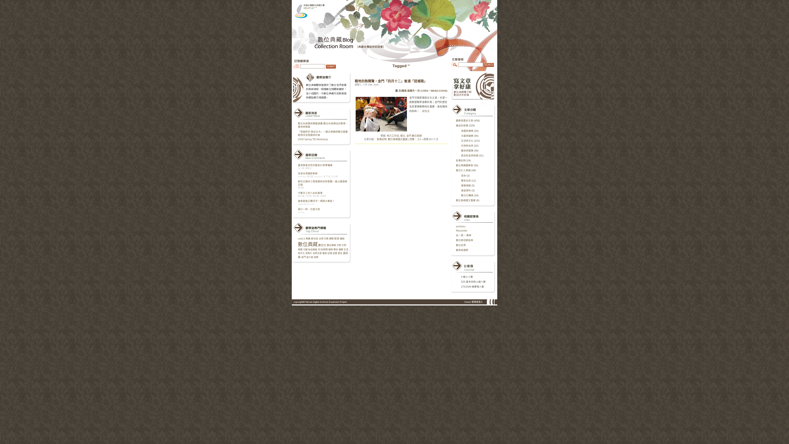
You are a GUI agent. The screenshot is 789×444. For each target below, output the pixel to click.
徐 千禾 (326, 176)
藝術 (324, 253)
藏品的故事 (462, 125)
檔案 (341, 249)
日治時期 (323, 249)
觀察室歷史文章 (464, 120)
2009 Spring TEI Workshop (313, 139)
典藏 (308, 238)
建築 (331, 238)
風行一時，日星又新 (309, 209)
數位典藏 (308, 244)
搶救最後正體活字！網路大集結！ (316, 201)
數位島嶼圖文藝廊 (398, 139)
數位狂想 (461, 245)
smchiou (318, 176)
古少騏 (301, 168)
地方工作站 (393, 135)
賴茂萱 (301, 188)
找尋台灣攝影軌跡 (308, 173)
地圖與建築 (467, 131)
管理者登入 (477, 302)
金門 (303, 257)
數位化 (322, 245)
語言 (340, 253)
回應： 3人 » (416, 139)
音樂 (316, 257)
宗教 (326, 238)
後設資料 (466, 190)
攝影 (342, 238)
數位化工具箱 (463, 170)
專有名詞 (466, 180)
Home (467, 302)
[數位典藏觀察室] (394, 8)
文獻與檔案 (467, 136)
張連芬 (323, 196)
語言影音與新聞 (469, 155)
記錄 (335, 253)
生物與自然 (467, 146)
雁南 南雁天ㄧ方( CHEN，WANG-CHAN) (424, 90)
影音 (336, 238)
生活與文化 (467, 141)
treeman (302, 176)
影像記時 (382, 139)
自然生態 (317, 253)
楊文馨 (310, 176)
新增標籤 (312, 249)
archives (460, 226)
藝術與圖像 (467, 150)
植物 (330, 249)
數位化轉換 (467, 195)
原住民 (314, 238)
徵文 (402, 135)
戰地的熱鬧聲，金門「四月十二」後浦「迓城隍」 (391, 81)
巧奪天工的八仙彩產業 (310, 193)
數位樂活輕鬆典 (464, 240)
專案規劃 (466, 185)
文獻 (305, 249)
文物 (339, 245)
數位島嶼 (331, 245)
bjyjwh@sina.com (306, 204)
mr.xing (301, 212)
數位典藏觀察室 (464, 165)
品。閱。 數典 (463, 235)
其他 (463, 176)
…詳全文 (425, 111)
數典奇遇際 (462, 250)
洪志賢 (308, 196)
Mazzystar (461, 230)
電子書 (309, 257)
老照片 (308, 253)
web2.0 (301, 238)
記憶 (330, 253)
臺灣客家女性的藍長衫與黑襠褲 (315, 165)
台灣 (321, 238)
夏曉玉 (308, 168)
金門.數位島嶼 (414, 135)
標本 (335, 249)
